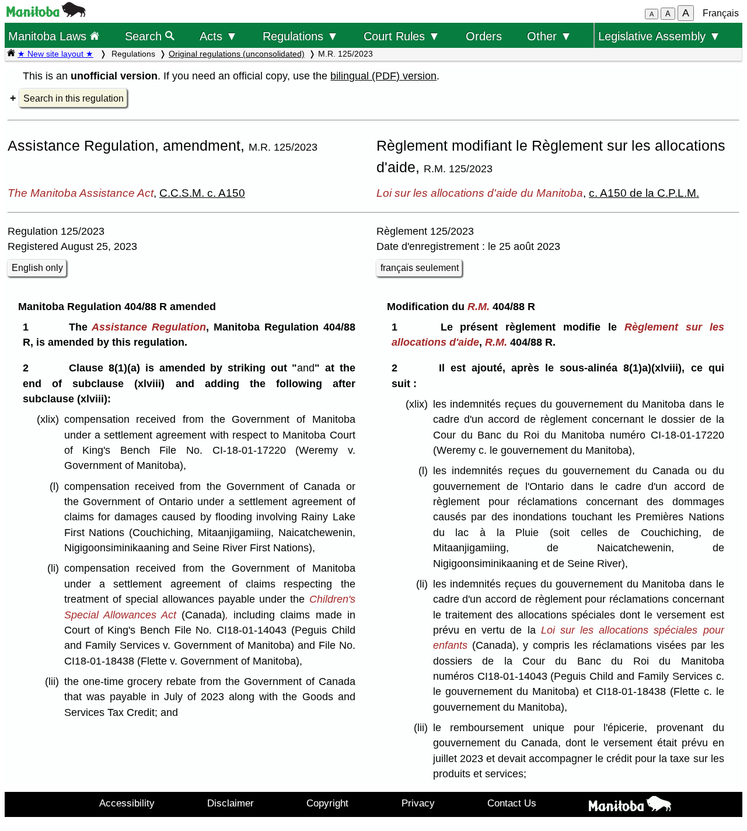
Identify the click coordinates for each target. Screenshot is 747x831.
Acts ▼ (219, 36)
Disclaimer (230, 803)
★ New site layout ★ (55, 53)
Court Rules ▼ (402, 36)
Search (145, 36)
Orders (484, 36)
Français (721, 13)
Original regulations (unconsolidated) (237, 53)
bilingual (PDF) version (383, 76)
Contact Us (511, 803)
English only (37, 268)
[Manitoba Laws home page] (11, 53)
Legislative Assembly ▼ (659, 36)
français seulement (420, 268)
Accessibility (127, 803)
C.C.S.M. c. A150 (202, 192)
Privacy (418, 803)
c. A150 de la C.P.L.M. (644, 192)
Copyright (327, 803)
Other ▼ (549, 36)
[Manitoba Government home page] (630, 806)
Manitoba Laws (49, 36)
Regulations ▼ (300, 36)
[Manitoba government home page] (46, 14)
